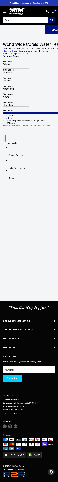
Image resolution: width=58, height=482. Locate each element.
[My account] (47, 11)
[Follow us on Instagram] (10, 426)
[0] (53, 11)
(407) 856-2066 (33, 403)
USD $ (6, 395)
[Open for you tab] (51, 472)
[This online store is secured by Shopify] (34, 453)
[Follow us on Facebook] (5, 426)
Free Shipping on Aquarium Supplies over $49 (29, 3)
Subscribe (12, 378)
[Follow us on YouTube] (15, 426)
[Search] (51, 20)
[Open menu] (4, 12)
